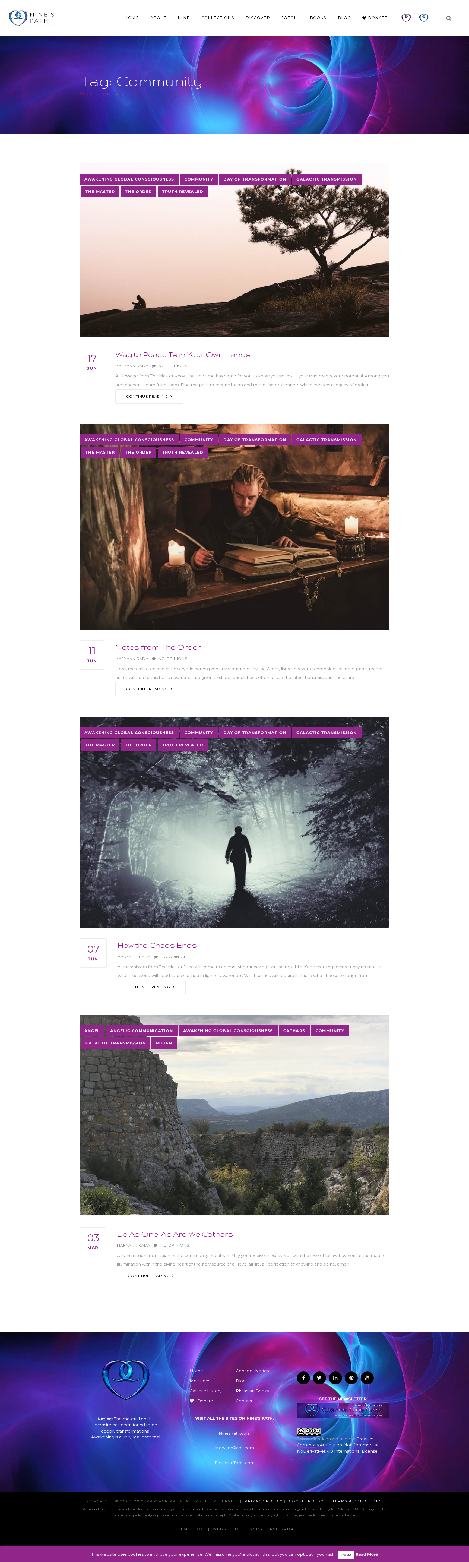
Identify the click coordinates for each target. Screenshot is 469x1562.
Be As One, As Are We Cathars (175, 1233)
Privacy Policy (264, 1501)
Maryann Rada (131, 366)
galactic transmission (326, 179)
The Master (100, 191)
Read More (367, 1554)
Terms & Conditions (357, 1501)
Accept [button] (346, 1555)
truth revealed (183, 191)
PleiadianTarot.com (235, 1462)
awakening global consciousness (129, 179)
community (199, 179)
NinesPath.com (235, 1433)
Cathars (294, 1031)
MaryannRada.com (234, 1447)
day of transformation (254, 179)
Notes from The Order (158, 647)
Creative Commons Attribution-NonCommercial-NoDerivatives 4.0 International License (338, 1445)
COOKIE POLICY (307, 1501)
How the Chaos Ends (157, 945)
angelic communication (141, 1031)
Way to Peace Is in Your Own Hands (183, 354)
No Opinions (173, 366)
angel (92, 1031)
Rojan (164, 1043)
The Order (138, 191)
